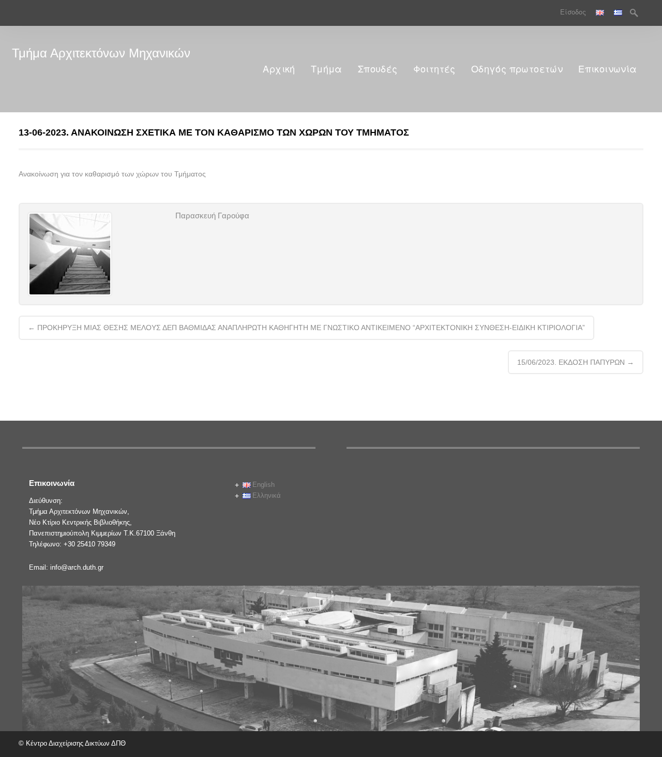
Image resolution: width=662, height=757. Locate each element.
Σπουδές (378, 69)
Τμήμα (326, 69)
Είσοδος (573, 12)
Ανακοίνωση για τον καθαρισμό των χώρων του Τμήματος (112, 174)
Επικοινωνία (607, 69)
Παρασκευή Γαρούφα (212, 215)
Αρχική (279, 69)
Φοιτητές (434, 69)
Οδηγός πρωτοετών (517, 69)
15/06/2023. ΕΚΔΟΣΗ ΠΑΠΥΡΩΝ (575, 362)
